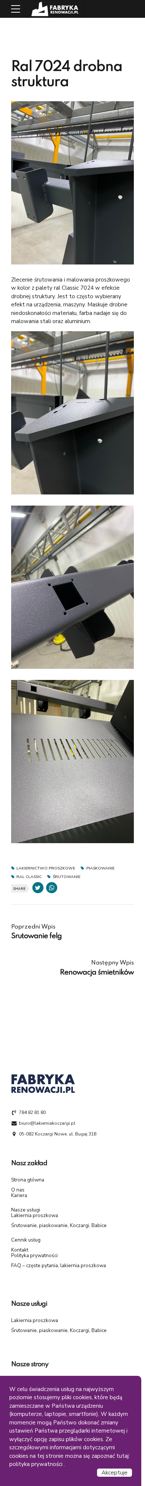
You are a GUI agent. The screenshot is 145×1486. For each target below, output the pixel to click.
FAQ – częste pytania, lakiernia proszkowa (58, 1265)
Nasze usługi (25, 1209)
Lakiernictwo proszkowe (45, 869)
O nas (18, 1189)
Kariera (19, 1195)
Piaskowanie (100, 869)
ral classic (29, 877)
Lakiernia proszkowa (34, 1215)
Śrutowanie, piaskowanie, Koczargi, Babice (59, 1225)
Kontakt (19, 1249)
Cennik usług (26, 1239)
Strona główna (27, 1179)
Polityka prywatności (34, 1255)
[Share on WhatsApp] (51, 887)
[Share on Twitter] (38, 887)
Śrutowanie (66, 877)
